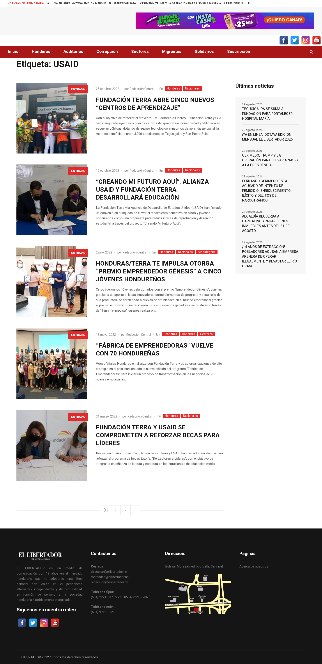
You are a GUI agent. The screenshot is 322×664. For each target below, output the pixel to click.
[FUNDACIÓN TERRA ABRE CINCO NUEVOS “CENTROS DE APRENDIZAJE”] (51, 118)
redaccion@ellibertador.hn (109, 582)
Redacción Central (142, 89)
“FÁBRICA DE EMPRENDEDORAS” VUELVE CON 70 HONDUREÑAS (154, 349)
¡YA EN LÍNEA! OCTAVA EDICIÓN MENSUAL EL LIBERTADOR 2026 (67, 3)
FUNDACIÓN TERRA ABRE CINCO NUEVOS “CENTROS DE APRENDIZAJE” (155, 104)
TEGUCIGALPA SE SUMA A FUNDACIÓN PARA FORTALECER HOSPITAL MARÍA (267, 113)
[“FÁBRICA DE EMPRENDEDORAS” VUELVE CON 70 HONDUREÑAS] (51, 363)
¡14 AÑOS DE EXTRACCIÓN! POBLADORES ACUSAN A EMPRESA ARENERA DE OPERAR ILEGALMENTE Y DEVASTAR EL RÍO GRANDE (270, 256)
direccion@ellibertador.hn (109, 571)
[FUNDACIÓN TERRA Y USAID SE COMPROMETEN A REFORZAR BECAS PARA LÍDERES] (51, 445)
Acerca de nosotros (253, 566)
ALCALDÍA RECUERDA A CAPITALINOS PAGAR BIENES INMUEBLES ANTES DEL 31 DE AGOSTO (266, 224)
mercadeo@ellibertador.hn (110, 577)
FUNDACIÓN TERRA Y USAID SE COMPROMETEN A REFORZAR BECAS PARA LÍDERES (158, 435)
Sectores (206, 334)
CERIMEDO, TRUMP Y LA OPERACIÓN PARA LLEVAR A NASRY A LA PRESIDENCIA (164, 3)
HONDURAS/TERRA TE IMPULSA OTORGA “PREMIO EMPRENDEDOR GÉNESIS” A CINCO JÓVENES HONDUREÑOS (158, 271)
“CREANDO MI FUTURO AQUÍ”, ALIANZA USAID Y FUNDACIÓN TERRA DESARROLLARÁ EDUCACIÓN (152, 189)
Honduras (173, 88)
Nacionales (192, 88)
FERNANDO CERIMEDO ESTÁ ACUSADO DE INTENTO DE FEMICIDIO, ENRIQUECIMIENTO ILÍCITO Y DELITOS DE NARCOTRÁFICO (266, 190)
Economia (170, 334)
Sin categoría (207, 252)
